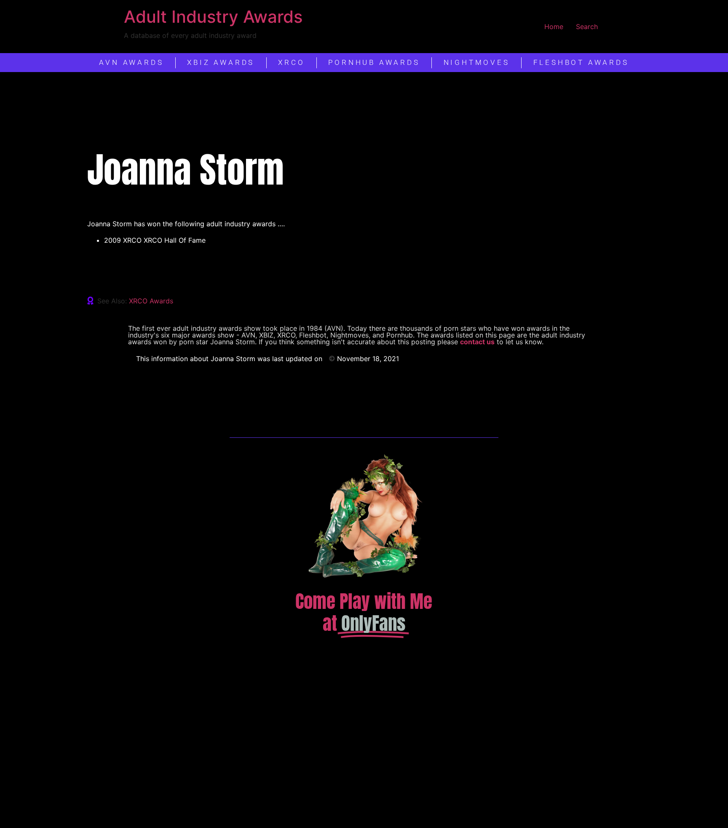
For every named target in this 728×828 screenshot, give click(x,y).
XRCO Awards (151, 301)
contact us (477, 342)
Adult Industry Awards (213, 16)
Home (553, 26)
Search (587, 26)
